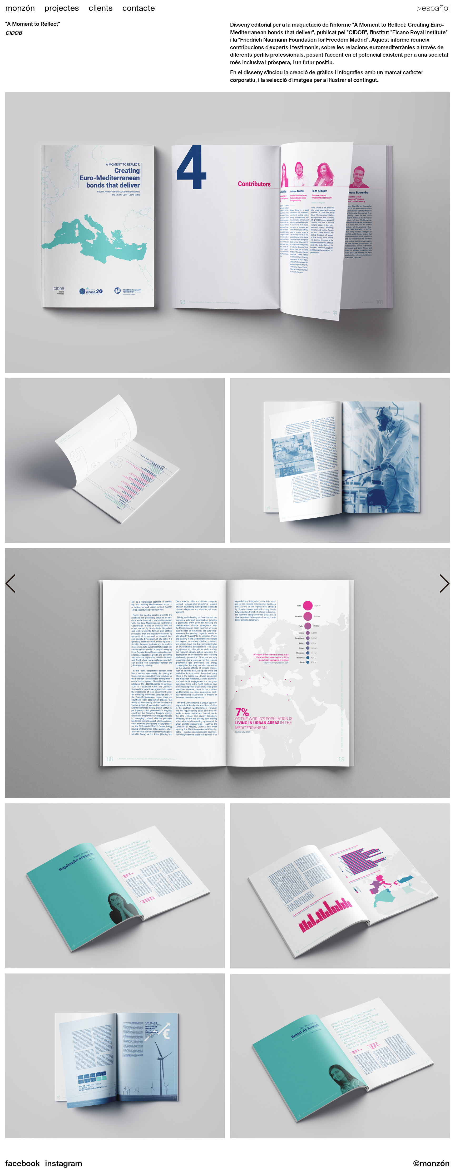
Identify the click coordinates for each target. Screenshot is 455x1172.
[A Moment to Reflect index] (115, 460)
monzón (20, 8)
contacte (138, 8)
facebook (22, 1163)
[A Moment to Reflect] (340, 460)
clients (101, 8)
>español (433, 8)
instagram (63, 1163)
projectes (61, 8)
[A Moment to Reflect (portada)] (227, 232)
